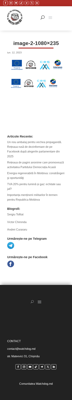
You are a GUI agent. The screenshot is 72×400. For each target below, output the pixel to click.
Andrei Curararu (17, 229)
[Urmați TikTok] (21, 3)
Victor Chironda (17, 222)
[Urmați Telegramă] (26, 3)
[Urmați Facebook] (5, 3)
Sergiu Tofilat (15, 214)
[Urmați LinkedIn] (37, 3)
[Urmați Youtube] (16, 3)
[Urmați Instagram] (11, 3)
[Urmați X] (32, 3)
